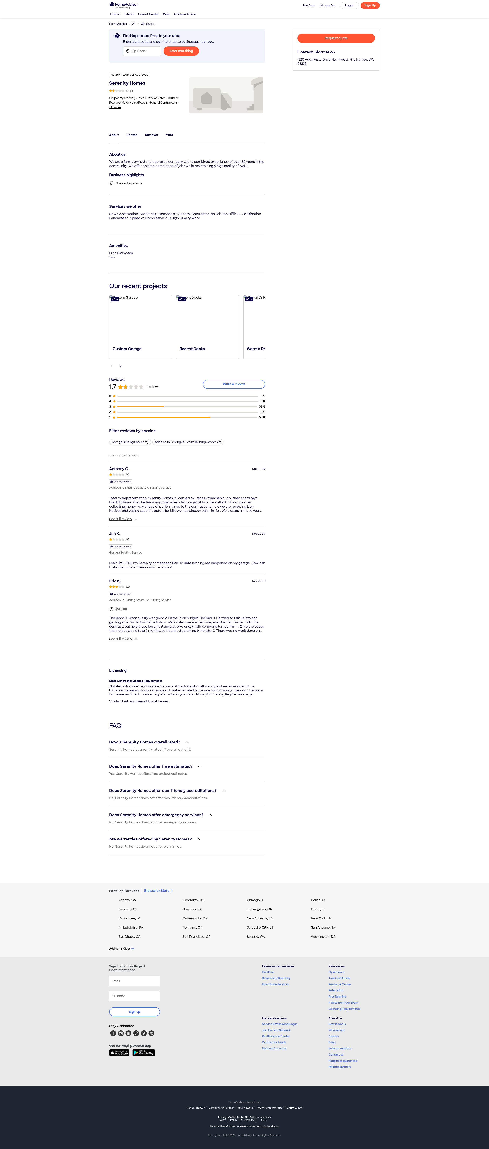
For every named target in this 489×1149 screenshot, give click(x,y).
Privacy (222, 1118)
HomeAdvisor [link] (118, 24)
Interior (115, 14)
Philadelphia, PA (130, 928)
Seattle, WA (256, 937)
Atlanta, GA (127, 900)
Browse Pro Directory (276, 978)
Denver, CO (127, 909)
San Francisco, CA (197, 937)
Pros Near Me (337, 996)
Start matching (181, 51)
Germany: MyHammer (221, 1107)
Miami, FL (318, 909)
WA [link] (134, 24)
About (114, 135)
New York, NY (321, 918)
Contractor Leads (274, 1042)
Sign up (134, 1012)
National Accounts (274, 1048)
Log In (349, 5)
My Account (337, 972)
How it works (337, 1024)
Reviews (151, 135)
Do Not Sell (247, 1118)
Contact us (336, 1054)
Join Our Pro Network (276, 1030)
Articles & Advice (184, 14)
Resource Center (340, 984)
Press (332, 1042)
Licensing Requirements (344, 1009)
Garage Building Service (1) (130, 442)
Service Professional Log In (280, 1024)
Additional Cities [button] (119, 948)
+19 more (115, 107)
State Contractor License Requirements (135, 681)
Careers (334, 1036)
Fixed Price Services (275, 984)
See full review (120, 519)
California (233, 1118)
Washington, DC (323, 937)
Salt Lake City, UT (260, 928)
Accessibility (263, 1119)
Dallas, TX (318, 900)
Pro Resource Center (276, 1036)
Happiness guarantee (343, 1060)
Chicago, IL (255, 900)
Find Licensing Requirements (225, 694)
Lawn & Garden (148, 14)
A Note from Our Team (343, 1002)
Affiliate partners (340, 1067)
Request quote (336, 38)
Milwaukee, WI (129, 918)
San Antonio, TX (323, 928)
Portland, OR (192, 928)
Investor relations (340, 1048)
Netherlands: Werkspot (270, 1107)
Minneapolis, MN (195, 918)
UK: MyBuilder (295, 1107)
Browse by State (156, 891)
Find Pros (268, 972)
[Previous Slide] (111, 366)
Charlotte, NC (193, 900)
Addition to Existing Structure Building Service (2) (188, 442)
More (166, 14)
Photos (131, 135)
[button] (140, 326)
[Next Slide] (120, 366)
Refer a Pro (336, 990)
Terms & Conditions (267, 1126)
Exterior (129, 14)
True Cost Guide (339, 978)
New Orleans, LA (260, 918)
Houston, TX (192, 909)
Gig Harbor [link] (148, 24)
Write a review (234, 384)
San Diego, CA (129, 937)
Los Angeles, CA (259, 909)
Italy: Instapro (245, 1107)
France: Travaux (195, 1107)
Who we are (337, 1030)
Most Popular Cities (124, 891)
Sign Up (370, 5)
